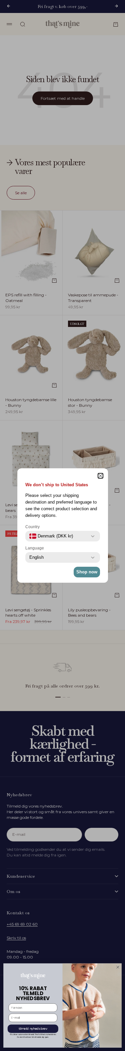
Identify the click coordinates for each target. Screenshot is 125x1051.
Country (32, 527)
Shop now (86, 571)
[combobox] (51, 536)
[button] (100, 475)
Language (34, 548)
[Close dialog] (118, 967)
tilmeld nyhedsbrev (33, 1029)
